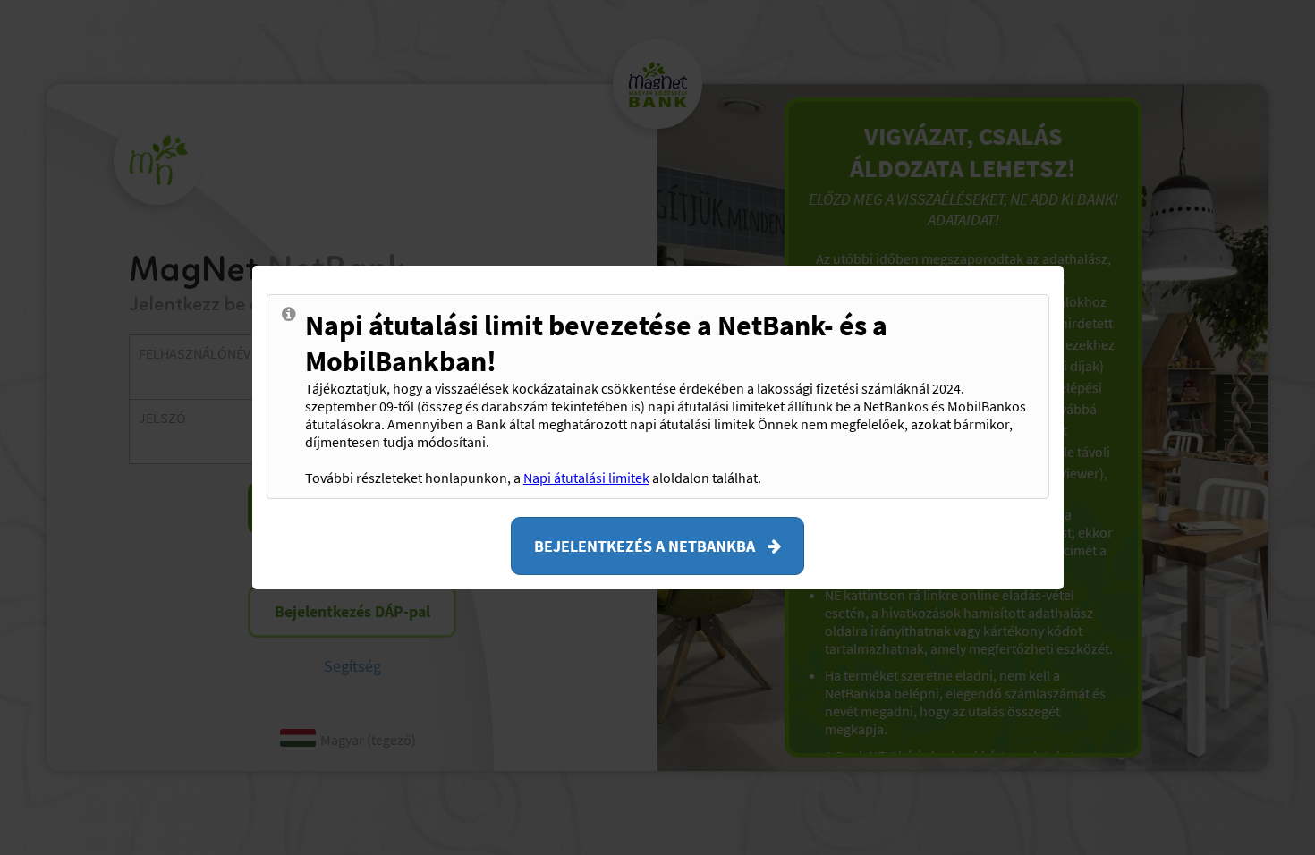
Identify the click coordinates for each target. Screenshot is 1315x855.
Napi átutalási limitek (586, 478)
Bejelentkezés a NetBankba (646, 546)
